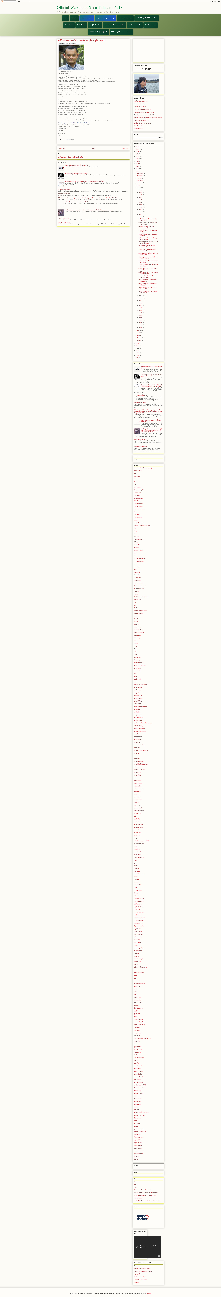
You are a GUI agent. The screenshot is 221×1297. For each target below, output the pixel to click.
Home (65, 18)
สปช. (135, 1096)
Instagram (136, 1282)
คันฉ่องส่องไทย (69, 25)
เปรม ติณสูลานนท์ (138, 934)
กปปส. (135, 676)
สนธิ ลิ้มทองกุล (137, 1090)
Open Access (137, 577)
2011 (137, 350)
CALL (135, 484)
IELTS (135, 555)
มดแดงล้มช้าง (137, 981)
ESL (135, 528)
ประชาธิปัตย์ (137, 909)
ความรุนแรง (137, 758)
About (135, 473)
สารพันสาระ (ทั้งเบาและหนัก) (141, 1112)
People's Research (139, 588)
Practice (136, 594)
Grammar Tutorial (138, 550)
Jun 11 (141, 303)
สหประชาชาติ (137, 1101)
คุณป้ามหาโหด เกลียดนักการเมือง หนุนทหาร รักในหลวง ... (148, 238)
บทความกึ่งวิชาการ (138, 901)
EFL (135, 512)
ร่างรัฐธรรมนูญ (137, 1033)
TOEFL (135, 651)
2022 (137, 156)
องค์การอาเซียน (138, 1148)
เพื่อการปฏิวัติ (137, 961)
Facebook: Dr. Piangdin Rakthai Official (144, 112)
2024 (137, 151)
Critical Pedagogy (138, 503)
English (136, 520)
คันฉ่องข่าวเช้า (137, 780)
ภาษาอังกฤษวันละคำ (139, 972)
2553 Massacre (138, 470)
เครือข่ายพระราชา (138, 789)
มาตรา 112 (137, 989)
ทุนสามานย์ (137, 871)
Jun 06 (141, 315)
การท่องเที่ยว (137, 690)
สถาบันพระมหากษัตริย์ (140, 1085)
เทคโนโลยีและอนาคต (139, 874)
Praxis (135, 1187)
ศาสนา (135, 1060)
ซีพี (135, 816)
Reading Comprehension (140, 610)
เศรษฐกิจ (136, 1063)
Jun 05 (141, 317)
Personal (136, 591)
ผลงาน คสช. (137, 939)
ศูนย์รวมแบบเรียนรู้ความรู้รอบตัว (98, 32)
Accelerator (137, 476)
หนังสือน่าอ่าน (137, 1134)
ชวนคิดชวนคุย (137, 813)
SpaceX (136, 621)
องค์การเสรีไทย (138, 1145)
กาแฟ (135, 682)
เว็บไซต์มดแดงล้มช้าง (139, 126)
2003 (137, 358)
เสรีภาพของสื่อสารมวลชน (140, 1131)
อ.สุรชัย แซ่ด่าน (137, 1142)
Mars (135, 569)
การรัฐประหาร (137, 714)
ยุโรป (135, 1016)
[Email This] (67, 139)
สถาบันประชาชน (138, 1082)
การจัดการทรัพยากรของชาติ (141, 684)
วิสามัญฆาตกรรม (138, 1055)
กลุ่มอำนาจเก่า (137, 679)
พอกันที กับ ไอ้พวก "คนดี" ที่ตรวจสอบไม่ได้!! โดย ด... (148, 261)
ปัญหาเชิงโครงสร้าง (139, 926)
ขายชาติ (136, 734)
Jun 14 (141, 295)
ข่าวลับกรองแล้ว (138, 739)
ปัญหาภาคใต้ (137, 928)
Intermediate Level (139, 561)
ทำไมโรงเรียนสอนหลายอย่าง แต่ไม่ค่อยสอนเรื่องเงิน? (77, 202)
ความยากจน (137, 753)
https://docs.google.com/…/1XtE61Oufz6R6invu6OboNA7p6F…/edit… (74, 123)
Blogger (149, 1293)
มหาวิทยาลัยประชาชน (139, 983)
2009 (137, 355)
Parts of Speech (138, 583)
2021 (137, 159)
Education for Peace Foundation (142, 109)
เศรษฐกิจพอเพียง (138, 1066)
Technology (137, 638)
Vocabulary (137, 660)
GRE (135, 553)
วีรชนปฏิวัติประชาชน (139, 1057)
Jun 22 (141, 199)
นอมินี (135, 887)
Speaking (136, 624)
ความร (135, 756)
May (138, 330)
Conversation (137, 492)
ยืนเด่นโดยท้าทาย (138, 1008)
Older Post (125, 148)
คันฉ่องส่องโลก (81, 25)
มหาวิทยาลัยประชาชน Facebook (142, 123)
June (138, 187)
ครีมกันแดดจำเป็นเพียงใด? (64, 193)
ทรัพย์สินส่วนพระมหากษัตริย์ (141, 841)
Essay (135, 531)
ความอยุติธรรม (137, 775)
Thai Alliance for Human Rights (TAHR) (144, 115)
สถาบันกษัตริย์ (137, 1079)
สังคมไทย (136, 1107)
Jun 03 (141, 322)
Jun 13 (141, 298)
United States (137, 657)
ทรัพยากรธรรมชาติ (139, 843)
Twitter (136, 1266)
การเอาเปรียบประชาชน (140, 731)
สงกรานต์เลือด (137, 1068)
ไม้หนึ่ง (135, 994)
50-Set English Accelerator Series (121, 32)
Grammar (136, 547)
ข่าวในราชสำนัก (138, 736)
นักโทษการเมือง (138, 890)
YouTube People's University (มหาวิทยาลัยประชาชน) (148, 117)
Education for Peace (139, 509)
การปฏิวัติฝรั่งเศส (138, 698)
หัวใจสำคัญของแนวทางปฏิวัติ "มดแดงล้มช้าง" (145, 1195)
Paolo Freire (137, 580)
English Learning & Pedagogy (105, 18)
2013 (137, 345)
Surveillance (137, 635)
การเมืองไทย (137, 709)
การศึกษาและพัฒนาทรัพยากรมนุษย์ (143, 723)
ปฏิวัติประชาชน (138, 904)
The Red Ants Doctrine (125, 18)
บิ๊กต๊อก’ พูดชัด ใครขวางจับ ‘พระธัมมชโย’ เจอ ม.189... (147, 288)
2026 (137, 146)
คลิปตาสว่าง (137, 742)
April (138, 333)
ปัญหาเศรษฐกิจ (138, 931)
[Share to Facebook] (72, 139)
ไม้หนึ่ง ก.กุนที (137, 997)
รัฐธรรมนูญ (137, 1030)
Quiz (135, 605)
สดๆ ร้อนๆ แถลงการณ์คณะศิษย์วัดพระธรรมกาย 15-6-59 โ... (148, 253)
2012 (137, 348)
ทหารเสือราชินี (137, 852)
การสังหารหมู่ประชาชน (140, 728)
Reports (136, 618)
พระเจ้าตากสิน (137, 942)
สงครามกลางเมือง (138, 1071)
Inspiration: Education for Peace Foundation (146, 18)
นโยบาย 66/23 (138, 885)
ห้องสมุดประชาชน (138, 1137)
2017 (137, 168)
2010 (137, 353)
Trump (135, 654)
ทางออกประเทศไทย (139, 857)
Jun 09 (141, 307)
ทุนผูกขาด (136, 868)
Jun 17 (141, 212)
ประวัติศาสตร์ (137, 915)
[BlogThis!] (68, 139)
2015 (137, 343)
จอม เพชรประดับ (138, 808)
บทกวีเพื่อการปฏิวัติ (139, 898)
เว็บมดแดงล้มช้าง (138, 1274)
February (139, 337)
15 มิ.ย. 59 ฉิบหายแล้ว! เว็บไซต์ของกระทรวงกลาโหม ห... (147, 246)
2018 (137, 166)
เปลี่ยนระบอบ (137, 937)
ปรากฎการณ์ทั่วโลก (139, 920)
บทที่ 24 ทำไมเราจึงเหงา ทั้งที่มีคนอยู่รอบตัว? (70, 157)
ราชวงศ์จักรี (137, 1035)
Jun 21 (141, 202)
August (139, 183)
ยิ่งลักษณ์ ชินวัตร (138, 1002)
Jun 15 (141, 216)
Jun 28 (141, 192)
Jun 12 (141, 300)
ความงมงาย (137, 747)
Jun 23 (141, 197)
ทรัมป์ (135, 846)
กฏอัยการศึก (137, 671)
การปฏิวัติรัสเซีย (138, 701)
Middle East (137, 572)
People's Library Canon (140, 586)
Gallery (136, 542)
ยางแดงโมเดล (137, 1000)
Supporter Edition (139, 632)
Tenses (136, 643)
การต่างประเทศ (138, 687)
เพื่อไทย (136, 964)
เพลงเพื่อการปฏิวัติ (138, 959)
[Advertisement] (148, 50)
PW (135, 602)
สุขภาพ (136, 1126)
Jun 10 (141, 305)
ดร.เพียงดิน (137, 819)
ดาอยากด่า (136, 830)
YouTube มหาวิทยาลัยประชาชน (142, 1268)
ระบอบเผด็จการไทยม (139, 1024)
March (139, 335)
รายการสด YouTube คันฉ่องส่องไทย (114, 25)
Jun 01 (141, 327)
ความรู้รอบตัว (137, 767)
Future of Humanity (139, 539)
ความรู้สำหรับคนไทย (94, 25)
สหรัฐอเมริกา (137, 1104)
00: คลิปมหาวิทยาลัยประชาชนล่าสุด (143, 468)
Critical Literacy (138, 500)
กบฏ (135, 673)
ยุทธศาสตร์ (137, 1013)
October (139, 178)
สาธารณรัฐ (136, 1109)
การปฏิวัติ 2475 (138, 695)
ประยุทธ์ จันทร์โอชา (139, 912)
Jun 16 (141, 214)
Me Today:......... (138, 1198)
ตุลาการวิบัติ (137, 835)
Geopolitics (137, 544)
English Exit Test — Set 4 (64, 218)
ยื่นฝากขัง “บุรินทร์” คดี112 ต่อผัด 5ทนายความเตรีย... (146, 227)
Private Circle (137, 599)
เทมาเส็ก (136, 876)
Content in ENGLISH (139, 104)
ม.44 (135, 978)
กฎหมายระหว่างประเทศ (140, 665)
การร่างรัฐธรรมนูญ (138, 717)
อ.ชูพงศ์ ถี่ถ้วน (137, 1140)
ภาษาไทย (136, 970)
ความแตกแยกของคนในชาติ (141, 750)
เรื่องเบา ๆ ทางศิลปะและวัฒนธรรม (142, 1038)
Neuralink (136, 575)
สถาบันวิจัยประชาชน (139, 1087)
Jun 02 (141, 325)
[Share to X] (70, 139)
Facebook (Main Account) (141, 1279)
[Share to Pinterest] (73, 139)
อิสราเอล (136, 1156)
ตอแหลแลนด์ (137, 832)
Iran (135, 564)
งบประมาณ (137, 802)
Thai (135, 649)
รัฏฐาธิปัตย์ (137, 1027)
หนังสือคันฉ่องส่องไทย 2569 (141, 101)
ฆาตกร (136, 794)
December (140, 173)
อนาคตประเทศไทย (139, 1151)
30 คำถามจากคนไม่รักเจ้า (64, 189)
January (139, 340)
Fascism (136, 533)
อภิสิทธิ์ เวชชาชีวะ (138, 1153)
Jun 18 (141, 209)
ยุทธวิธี (135, 1011)
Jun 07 (141, 312)
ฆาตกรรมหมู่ (137, 797)
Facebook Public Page (140, 1277)
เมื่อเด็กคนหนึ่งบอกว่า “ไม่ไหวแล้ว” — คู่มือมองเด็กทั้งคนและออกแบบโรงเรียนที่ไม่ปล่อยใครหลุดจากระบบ (89, 210)
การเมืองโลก (137, 712)
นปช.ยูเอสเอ (137, 882)
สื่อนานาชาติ (137, 1123)
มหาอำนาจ (137, 986)
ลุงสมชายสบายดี (138, 1046)
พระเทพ (136, 945)
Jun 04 (141, 320)
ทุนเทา (135, 863)
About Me (74, 18)
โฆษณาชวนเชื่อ (138, 799)
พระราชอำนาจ (138, 950)
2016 (137, 171)
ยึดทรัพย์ (136, 1005)
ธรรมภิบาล (136, 879)
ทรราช (135, 838)
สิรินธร (135, 1120)
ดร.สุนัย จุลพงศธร (138, 827)
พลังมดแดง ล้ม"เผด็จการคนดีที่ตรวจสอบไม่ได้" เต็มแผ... (147, 276)
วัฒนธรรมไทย (137, 1052)
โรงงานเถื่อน (137, 1041)
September (140, 180)
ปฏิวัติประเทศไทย (138, 906)
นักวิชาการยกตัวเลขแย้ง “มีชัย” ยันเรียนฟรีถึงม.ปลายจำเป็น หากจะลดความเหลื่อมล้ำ (84, 181)
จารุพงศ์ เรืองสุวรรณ (139, 810)
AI (134, 479)
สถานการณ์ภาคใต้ (138, 1077)
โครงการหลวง (137, 791)
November (140, 175)
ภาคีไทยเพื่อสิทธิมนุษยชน (140, 967)
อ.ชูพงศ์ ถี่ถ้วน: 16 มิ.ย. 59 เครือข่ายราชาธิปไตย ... (147, 230)
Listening (136, 566)
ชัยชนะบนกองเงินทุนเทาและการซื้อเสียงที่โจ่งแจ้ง (76, 165)
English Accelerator (139, 522)
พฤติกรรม (136, 953)
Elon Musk (137, 514)
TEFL (135, 640)
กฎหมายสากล (137, 668)
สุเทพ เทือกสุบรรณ (138, 1129)
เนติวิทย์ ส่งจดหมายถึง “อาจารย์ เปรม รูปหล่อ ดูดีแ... (147, 219)
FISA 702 (136, 536)
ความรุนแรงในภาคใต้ (139, 761)
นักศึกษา (136, 893)
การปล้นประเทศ (138, 703)
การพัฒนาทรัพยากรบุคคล (140, 706)
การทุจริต (136, 692)
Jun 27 (141, 194)
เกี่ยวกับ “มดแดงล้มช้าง (134, 25)
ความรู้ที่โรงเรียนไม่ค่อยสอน (141, 764)
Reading (136, 607)
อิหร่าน (136, 1159)
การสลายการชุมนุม (138, 725)
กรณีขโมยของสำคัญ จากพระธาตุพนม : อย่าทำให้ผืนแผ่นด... (148, 269)
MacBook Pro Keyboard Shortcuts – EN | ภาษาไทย (147, 1201)
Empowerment (138, 517)
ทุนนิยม (136, 865)
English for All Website (140, 106)
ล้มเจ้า (135, 1044)
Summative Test (138, 629)
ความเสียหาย (137, 772)
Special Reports (138, 627)
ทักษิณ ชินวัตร (137, 854)
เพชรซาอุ (136, 956)
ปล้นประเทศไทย (138, 923)
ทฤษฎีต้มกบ (137, 849)
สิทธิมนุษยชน (137, 1118)
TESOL (135, 646)
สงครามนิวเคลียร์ (138, 1074)
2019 (137, 163)
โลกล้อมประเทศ (138, 1049)
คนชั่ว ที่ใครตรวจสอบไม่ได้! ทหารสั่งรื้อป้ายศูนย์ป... (147, 280)
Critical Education (138, 498)
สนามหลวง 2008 (138, 1093)
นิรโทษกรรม (137, 895)
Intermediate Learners (140, 558)
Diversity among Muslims (64, 222)
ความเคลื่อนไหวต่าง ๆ (139, 745)
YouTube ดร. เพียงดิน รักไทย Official (143, 1271)
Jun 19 (141, 207)
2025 (137, 149)
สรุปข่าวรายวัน (137, 1098)
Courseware (137, 495)
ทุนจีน (135, 860)
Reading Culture (138, 613)
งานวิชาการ (137, 805)
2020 (137, 161)
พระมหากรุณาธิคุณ (139, 948)
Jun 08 (141, 310)
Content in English (86, 18)
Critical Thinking (138, 506)
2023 (137, 154)
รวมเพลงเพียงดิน (138, 128)
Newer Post (61, 148)
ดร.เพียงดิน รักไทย (138, 821)
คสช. (135, 778)
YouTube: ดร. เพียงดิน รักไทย (141, 120)
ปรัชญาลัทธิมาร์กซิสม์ (139, 917)
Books (135, 481)
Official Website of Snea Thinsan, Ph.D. (90, 7)
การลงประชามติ (138, 720)
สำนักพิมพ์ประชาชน (150, 25)
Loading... (136, 459)
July (138, 185)
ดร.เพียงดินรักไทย (138, 824)
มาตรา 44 (136, 991)
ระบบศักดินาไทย (138, 1019)
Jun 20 (141, 204)
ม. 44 (135, 975)
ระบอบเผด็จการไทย (139, 1022)
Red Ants (136, 616)
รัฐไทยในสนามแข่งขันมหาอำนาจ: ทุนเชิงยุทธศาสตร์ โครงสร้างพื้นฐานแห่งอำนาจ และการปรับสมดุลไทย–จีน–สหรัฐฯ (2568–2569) (88, 198)
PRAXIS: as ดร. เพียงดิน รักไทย (141, 596)
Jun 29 (141, 190)
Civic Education (138, 487)
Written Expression (139, 662)
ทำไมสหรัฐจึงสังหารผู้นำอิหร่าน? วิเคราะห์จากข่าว (76, 173)
